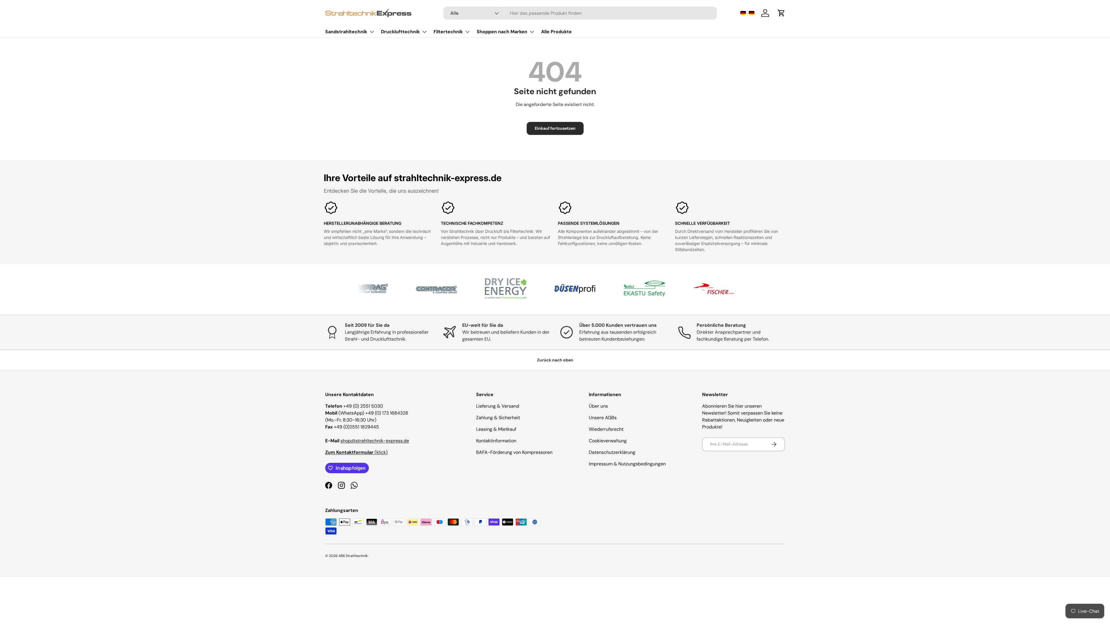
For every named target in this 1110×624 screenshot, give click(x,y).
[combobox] (580, 13)
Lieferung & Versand (497, 406)
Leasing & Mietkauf (496, 429)
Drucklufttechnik (400, 32)
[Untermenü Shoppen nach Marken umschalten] (531, 31)
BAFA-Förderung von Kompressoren (514, 452)
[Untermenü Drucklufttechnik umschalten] (424, 31)
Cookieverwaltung (608, 441)
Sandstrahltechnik (346, 32)
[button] (747, 13)
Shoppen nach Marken (502, 32)
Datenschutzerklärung (612, 452)
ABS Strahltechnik (353, 556)
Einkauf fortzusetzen (555, 128)
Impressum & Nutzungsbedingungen (627, 464)
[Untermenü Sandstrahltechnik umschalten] (371, 31)
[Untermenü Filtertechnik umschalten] (467, 31)
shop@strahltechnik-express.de (375, 441)
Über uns (598, 406)
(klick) (356, 452)
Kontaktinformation (496, 441)
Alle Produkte (556, 32)
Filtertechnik (448, 32)
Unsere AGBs (603, 418)
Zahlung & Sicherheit (498, 418)
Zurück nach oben (555, 360)
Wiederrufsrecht (606, 429)
